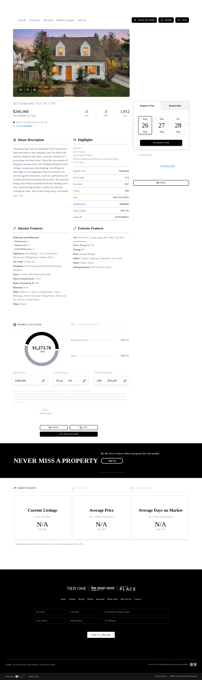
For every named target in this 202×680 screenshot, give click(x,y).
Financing (100, 599)
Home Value (112, 599)
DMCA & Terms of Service (180, 676)
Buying (81, 599)
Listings (72, 599)
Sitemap (193, 676)
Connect (137, 599)
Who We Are (126, 599)
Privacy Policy (161, 676)
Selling (90, 599)
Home (63, 599)
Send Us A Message (101, 635)
